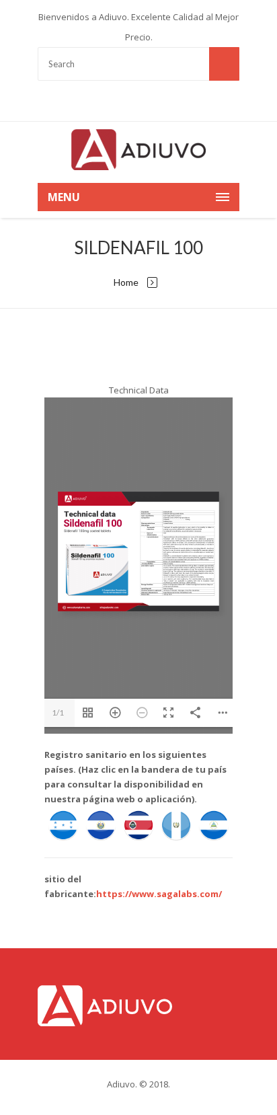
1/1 (58, 712)
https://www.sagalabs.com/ (159, 894)
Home (126, 282)
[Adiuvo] (138, 149)
